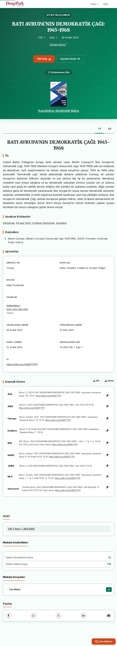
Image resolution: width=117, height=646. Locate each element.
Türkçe (93, 4)
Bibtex (111, 380)
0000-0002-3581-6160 (17, 309)
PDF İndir (42, 58)
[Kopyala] (107, 396)
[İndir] (109, 589)
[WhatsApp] (33, 615)
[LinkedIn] (83, 615)
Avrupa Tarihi (23, 223)
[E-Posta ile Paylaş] (108, 615)
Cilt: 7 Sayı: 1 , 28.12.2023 (21, 528)
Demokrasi (8, 223)
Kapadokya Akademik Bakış (58, 110)
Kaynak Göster (68, 59)
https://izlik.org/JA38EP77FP (22, 364)
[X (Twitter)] (58, 615)
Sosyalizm (61, 223)
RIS (97, 380)
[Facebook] (8, 615)
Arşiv (6, 515)
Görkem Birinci (58, 44)
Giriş (105, 4)
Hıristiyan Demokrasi (43, 223)
